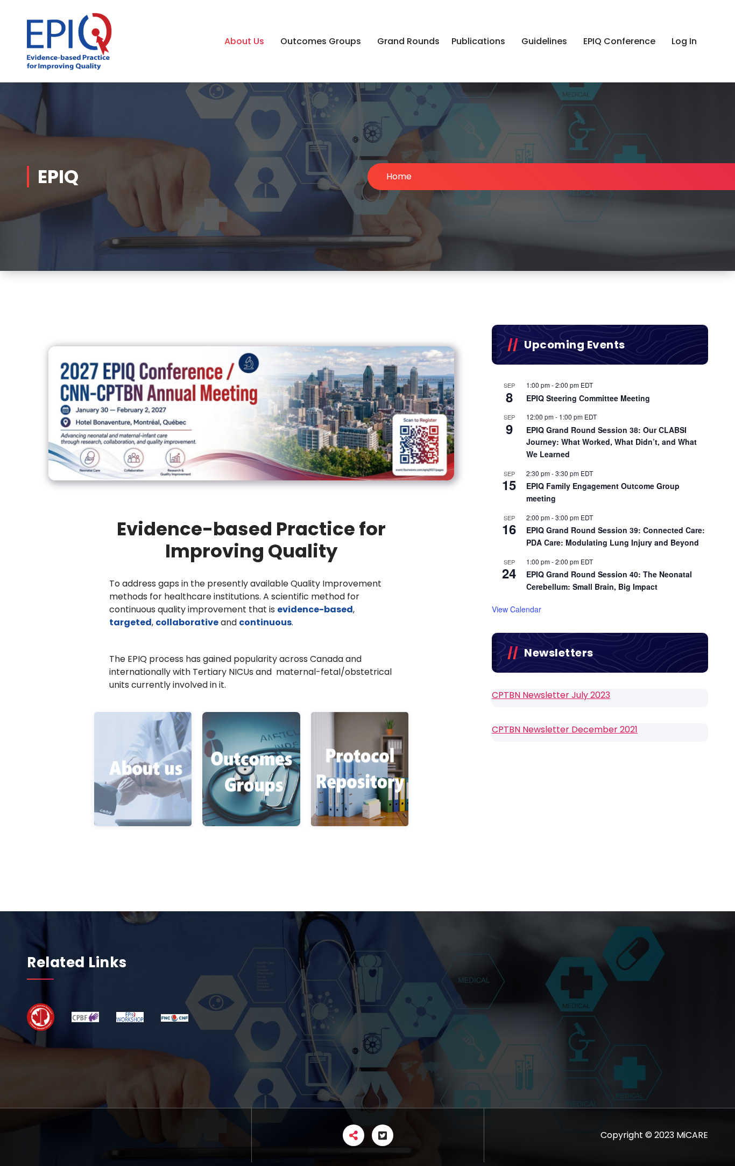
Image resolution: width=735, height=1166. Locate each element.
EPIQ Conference (619, 41)
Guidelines (544, 41)
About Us (244, 41)
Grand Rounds (408, 41)
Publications (478, 41)
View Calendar (516, 609)
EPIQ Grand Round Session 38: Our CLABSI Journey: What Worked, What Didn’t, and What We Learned (611, 441)
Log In (684, 41)
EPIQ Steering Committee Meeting (588, 398)
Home (399, 176)
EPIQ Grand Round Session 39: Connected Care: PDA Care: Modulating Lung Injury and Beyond (615, 536)
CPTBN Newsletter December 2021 (565, 729)
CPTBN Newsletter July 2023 (551, 695)
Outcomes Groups (320, 41)
